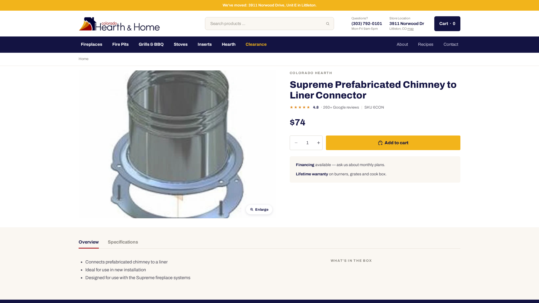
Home (83, 59)
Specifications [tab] (123, 242)
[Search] (327, 23)
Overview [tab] (89, 242)
